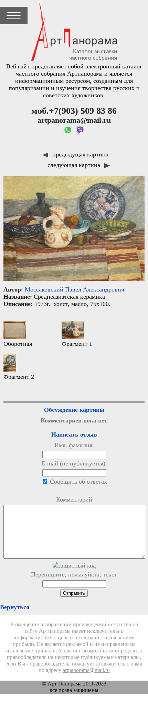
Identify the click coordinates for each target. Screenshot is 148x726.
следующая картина (74, 165)
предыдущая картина (79, 154)
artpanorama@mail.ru (86, 670)
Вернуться (15, 607)
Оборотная (17, 343)
